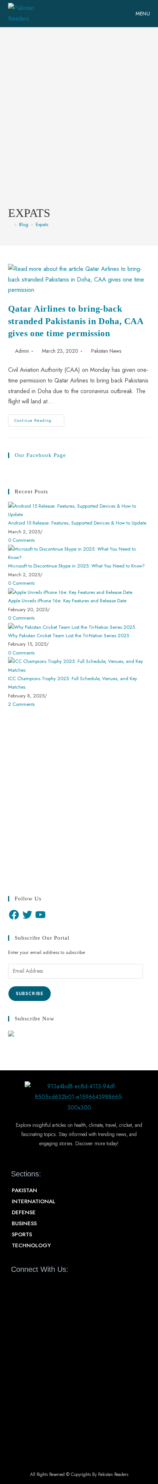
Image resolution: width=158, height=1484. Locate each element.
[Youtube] (43, 1286)
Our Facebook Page (40, 455)
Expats (42, 224)
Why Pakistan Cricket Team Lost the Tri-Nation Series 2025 (68, 635)
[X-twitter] (30, 1286)
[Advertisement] (79, 122)
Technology (31, 1245)
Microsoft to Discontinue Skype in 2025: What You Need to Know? (76, 565)
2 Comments (21, 704)
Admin (22, 351)
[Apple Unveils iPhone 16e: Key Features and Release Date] (70, 591)
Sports (22, 1234)
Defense (24, 1212)
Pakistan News (106, 351)
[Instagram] (56, 1286)
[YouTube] (40, 915)
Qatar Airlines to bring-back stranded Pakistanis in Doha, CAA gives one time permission (75, 321)
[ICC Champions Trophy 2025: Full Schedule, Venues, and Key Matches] (79, 665)
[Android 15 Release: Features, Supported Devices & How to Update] (79, 509)
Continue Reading (39, 418)
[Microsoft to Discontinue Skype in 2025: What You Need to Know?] (79, 552)
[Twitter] (27, 915)
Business (24, 1223)
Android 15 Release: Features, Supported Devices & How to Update (77, 522)
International (33, 1201)
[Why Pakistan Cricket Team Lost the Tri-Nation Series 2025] (71, 626)
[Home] (10, 224)
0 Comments (21, 540)
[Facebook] (14, 915)
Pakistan (24, 1190)
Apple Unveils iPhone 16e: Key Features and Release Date (67, 600)
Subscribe (30, 993)
